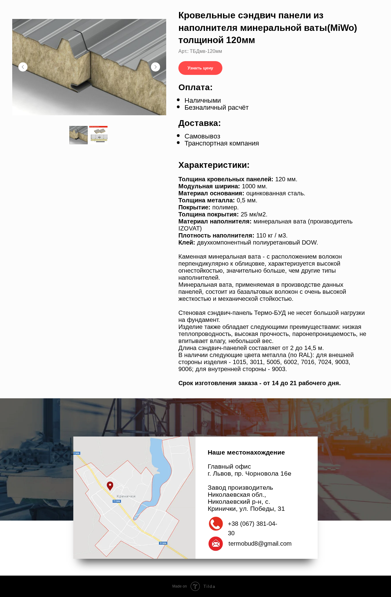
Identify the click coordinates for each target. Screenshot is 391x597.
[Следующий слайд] (155, 67)
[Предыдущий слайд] (22, 67)
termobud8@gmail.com (260, 543)
